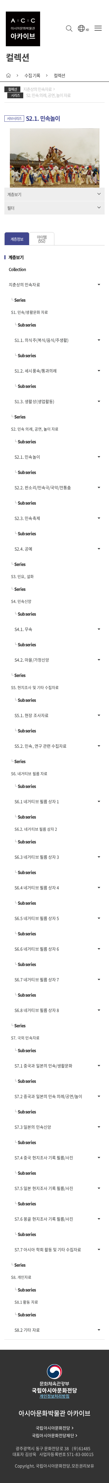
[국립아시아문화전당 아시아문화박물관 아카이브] (23, 29)
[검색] (69, 28)
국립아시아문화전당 (53, 1428)
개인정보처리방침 (54, 1396)
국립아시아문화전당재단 (53, 1435)
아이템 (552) (42, 238)
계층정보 (16, 239)
